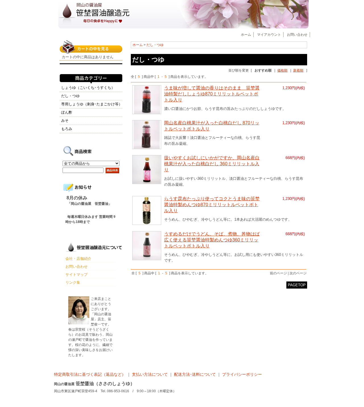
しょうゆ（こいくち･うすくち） (88, 87)
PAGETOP (297, 285)
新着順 (298, 70)
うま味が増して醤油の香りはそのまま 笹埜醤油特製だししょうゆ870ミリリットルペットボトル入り (212, 93)
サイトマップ (76, 274)
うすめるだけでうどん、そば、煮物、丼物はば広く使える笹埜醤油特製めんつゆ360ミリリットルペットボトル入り (212, 239)
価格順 (282, 70)
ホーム (246, 35)
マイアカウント (269, 35)
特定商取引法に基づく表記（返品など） (90, 374)
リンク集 (72, 282)
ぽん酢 (66, 112)
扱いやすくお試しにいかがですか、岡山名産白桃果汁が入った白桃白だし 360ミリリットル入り (212, 163)
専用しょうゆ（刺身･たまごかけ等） (91, 104)
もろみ (66, 129)
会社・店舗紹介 (78, 258)
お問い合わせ (297, 35)
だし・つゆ (155, 45)
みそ (65, 120)
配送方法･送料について (195, 374)
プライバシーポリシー (242, 374)
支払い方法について (150, 374)
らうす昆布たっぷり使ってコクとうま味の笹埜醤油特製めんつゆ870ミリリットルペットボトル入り (212, 204)
